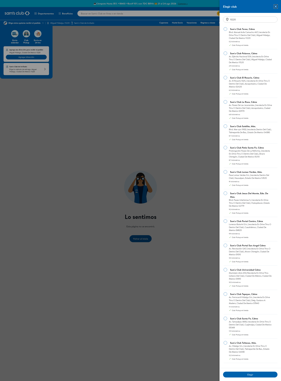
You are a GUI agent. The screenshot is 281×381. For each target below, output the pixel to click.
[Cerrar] (275, 6)
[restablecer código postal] (227, 19)
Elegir (250, 374)
